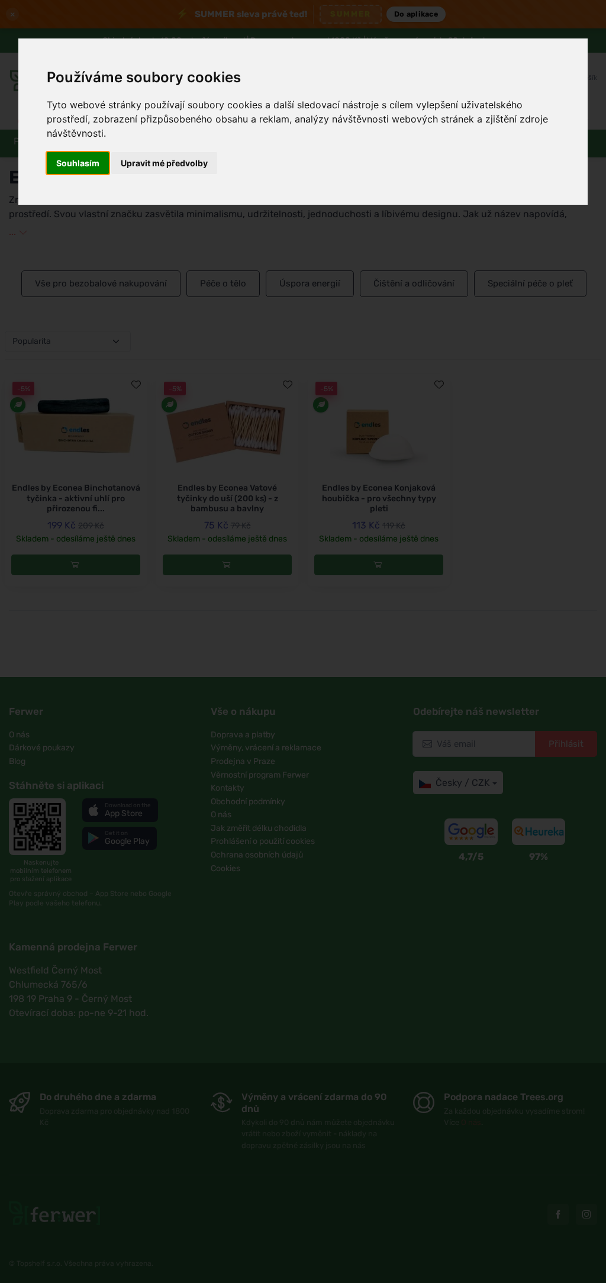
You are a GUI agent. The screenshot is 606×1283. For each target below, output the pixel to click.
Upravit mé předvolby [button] (164, 163)
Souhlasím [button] (77, 163)
